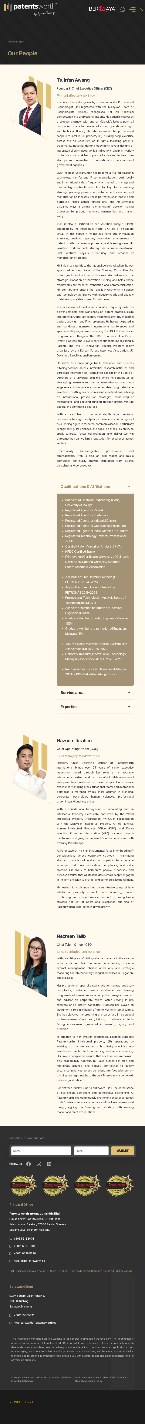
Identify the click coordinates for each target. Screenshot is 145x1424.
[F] (35, 1402)
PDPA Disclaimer (118, 1377)
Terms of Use (101, 1377)
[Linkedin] (49, 1164)
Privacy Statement (84, 1377)
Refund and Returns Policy (88, 1381)
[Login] (141, 9)
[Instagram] (39, 1164)
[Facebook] (28, 1164)
